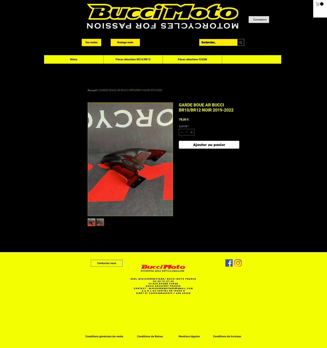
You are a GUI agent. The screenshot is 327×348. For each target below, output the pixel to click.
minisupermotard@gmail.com (171, 288)
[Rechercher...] (240, 42)
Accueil (92, 90)
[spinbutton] (187, 132)
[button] (320, 4)
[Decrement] (181, 132)
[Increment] (192, 132)
